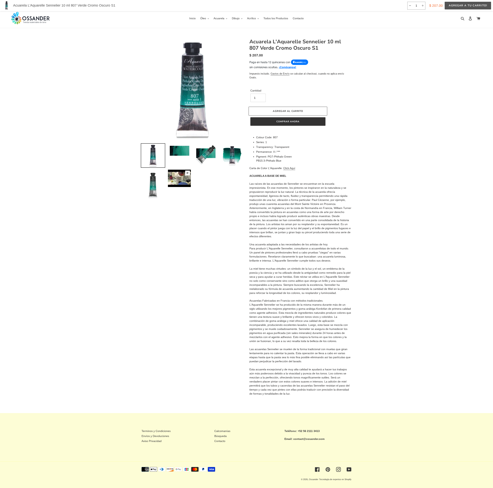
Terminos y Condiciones (156, 431)
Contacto (219, 441)
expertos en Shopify (342, 479)
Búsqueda (220, 436)
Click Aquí (289, 168)
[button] (410, 6)
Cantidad (255, 90)
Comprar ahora (287, 121)
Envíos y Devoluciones (155, 436)
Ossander (313, 479)
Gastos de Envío (280, 73)
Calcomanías (222, 431)
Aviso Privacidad (152, 441)
